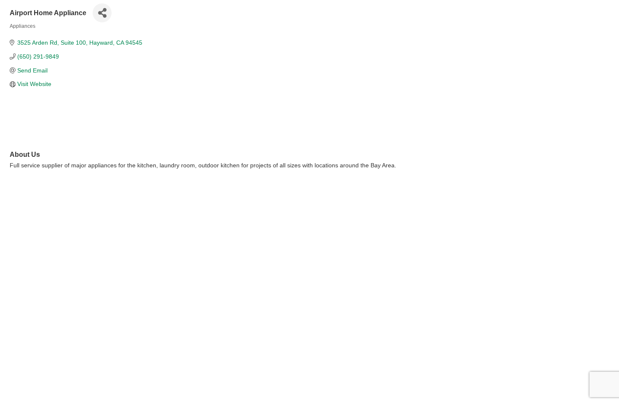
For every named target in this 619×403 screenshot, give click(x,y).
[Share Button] (102, 12)
